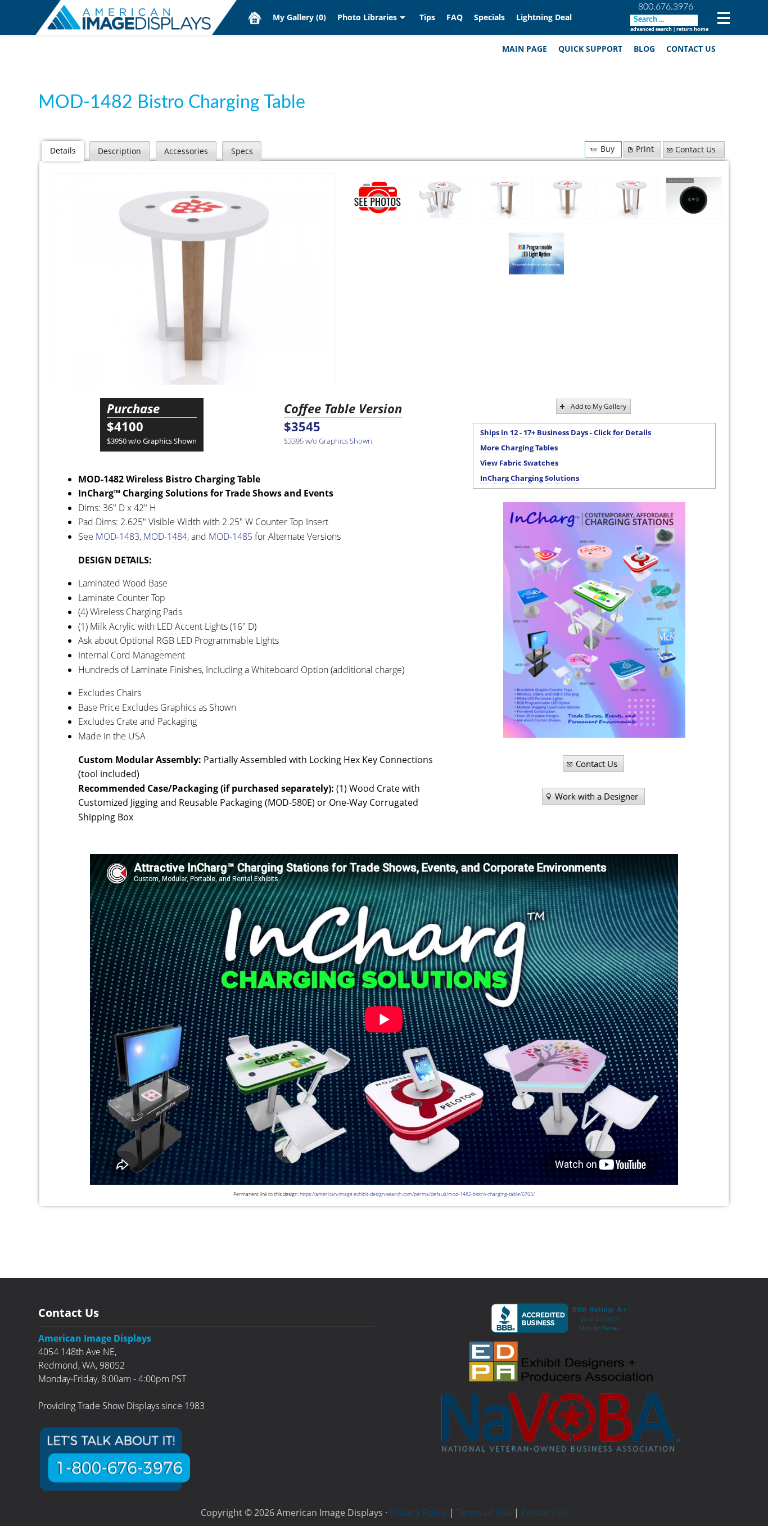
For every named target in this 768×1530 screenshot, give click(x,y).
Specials (489, 17)
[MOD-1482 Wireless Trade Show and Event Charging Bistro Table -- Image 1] (441, 198)
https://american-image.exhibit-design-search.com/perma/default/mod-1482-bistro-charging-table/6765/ (417, 1194)
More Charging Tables (519, 448)
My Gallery (299, 17)
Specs (242, 151)
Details (63, 150)
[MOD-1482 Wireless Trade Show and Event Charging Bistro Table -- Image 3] (194, 279)
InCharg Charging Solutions (529, 478)
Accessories (186, 151)
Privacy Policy (418, 1512)
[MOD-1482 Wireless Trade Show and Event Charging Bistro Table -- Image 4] (630, 198)
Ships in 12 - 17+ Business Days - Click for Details (565, 432)
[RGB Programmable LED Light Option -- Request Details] (536, 253)
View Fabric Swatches (519, 463)
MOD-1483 (117, 536)
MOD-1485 (230, 536)
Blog (644, 48)
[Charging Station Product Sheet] (594, 620)
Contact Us (691, 48)
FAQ (454, 17)
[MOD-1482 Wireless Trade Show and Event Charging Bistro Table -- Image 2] (504, 198)
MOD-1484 (165, 536)
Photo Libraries (367, 17)
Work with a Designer (596, 796)
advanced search (651, 29)
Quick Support (590, 48)
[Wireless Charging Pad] (693, 198)
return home (692, 29)
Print (645, 148)
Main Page (524, 48)
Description (119, 151)
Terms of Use (484, 1512)
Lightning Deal (544, 17)
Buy (607, 148)
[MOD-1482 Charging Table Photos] (378, 197)
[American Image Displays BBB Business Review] (561, 1318)
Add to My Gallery (598, 406)
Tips (427, 17)
